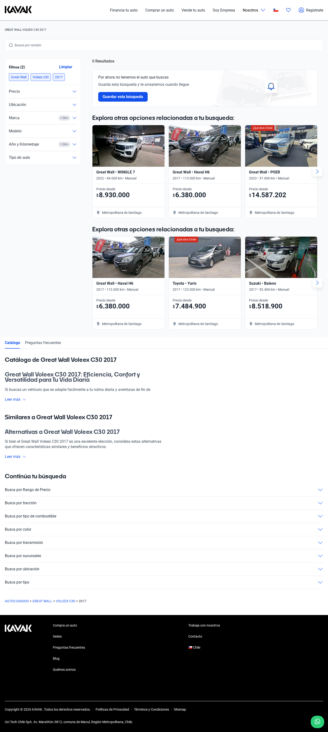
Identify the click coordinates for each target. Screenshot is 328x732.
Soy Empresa (224, 10)
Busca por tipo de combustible (30, 516)
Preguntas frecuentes (43, 342)
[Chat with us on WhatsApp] (317, 722)
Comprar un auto (159, 10)
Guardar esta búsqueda (123, 96)
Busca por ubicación (22, 569)
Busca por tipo (17, 582)
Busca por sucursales (23, 556)
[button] (19, 77)
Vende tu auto (193, 10)
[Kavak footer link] (18, 648)
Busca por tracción (20, 503)
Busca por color (18, 529)
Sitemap (180, 709)
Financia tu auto (124, 10)
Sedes (57, 636)
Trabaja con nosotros (204, 625)
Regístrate (314, 10)
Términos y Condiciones (151, 709)
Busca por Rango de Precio (27, 489)
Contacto (195, 636)
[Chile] (275, 10)
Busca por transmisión (24, 542)
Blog (56, 658)
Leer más (12, 399)
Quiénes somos (64, 669)
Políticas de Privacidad (112, 709)
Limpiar (65, 67)
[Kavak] (18, 10)
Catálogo (12, 342)
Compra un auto (65, 625)
